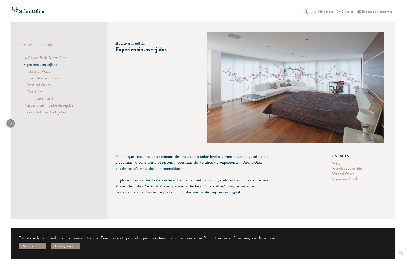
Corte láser (36, 91)
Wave (336, 163)
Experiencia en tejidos (40, 64)
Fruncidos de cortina (43, 78)
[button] (401, 221)
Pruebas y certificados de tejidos (48, 105)
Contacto (347, 11)
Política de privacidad (291, 238)
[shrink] (10, 123)
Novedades (325, 11)
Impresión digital (40, 98)
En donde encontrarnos (376, 11)
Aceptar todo (33, 246)
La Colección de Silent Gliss (44, 58)
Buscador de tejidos (38, 44)
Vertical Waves (39, 85)
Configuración (66, 246)
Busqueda (308, 12)
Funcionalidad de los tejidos (44, 112)
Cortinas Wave (38, 71)
